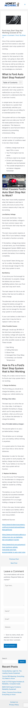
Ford (17, 35)
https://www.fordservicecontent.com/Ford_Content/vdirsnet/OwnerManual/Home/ (13, 527)
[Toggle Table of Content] (19, 82)
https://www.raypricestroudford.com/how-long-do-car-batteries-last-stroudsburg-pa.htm (14, 537)
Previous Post (14, 559)
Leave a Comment (8, 35)
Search (4, 658)
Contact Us (14, 702)
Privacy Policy (14, 705)
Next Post (14, 563)
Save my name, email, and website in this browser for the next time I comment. (13, 637)
